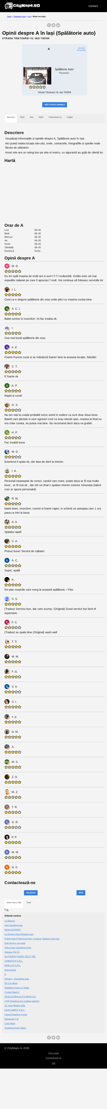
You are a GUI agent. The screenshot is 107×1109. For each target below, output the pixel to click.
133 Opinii (81, 48)
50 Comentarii (81, 50)
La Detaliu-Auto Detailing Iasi (18, 934)
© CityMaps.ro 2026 (16, 1048)
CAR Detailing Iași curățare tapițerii (21, 1001)
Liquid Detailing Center (15, 1014)
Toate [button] (28, 902)
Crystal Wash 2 (11, 992)
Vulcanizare (10, 970)
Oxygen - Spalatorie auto (16, 979)
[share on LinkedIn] (58, 26)
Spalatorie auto (20, 16)
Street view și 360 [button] (14, 902)
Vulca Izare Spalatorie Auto (17, 948)
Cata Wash (9, 1023)
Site (81, 893)
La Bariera (9, 921)
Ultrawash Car (11, 1019)
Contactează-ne (53, 1058)
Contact (93, 6)
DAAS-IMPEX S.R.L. (14, 1010)
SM (53, 1063)
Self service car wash (14, 943)
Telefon (30, 893)
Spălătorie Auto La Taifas (16, 988)
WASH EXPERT (12, 930)
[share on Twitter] (53, 26)
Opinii (9, 16)
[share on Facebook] (49, 26)
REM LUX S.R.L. (12, 965)
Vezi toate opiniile (54, 105)
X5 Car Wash (11, 983)
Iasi (29, 16)
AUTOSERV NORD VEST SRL (20, 956)
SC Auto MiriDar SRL (14, 1005)
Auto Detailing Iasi (13, 925)
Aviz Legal (53, 1053)
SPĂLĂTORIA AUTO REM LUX (20, 997)
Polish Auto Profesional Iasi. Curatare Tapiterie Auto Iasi (31, 939)
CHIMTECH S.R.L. (13, 961)
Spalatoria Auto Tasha (15, 1028)
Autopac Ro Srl (12, 952)
